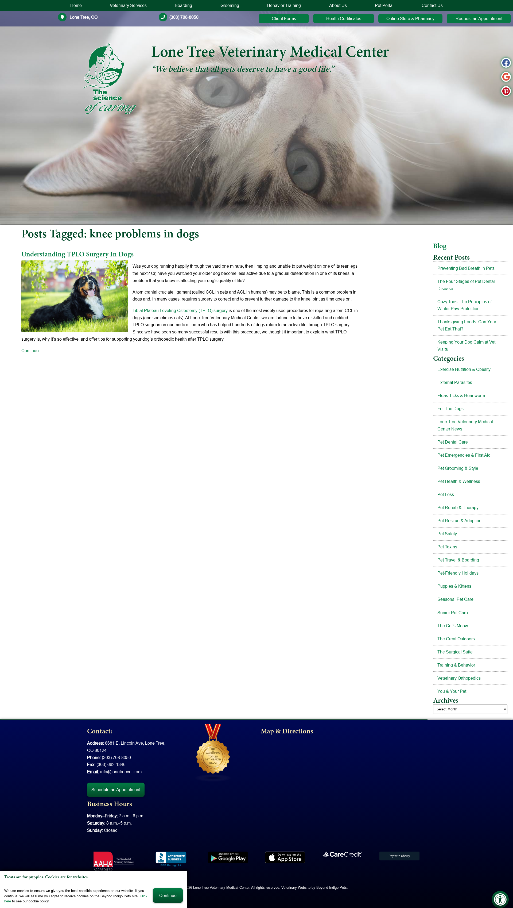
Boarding (183, 5)
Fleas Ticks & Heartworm (461, 395)
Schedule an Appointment (115, 789)
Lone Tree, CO (83, 17)
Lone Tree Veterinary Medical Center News (465, 425)
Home (76, 5)
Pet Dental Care (452, 442)
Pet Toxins (447, 546)
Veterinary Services (128, 5)
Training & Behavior (456, 665)
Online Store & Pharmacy (410, 18)
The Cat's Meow (452, 625)
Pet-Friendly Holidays (458, 573)
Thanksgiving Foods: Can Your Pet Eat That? (466, 325)
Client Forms (284, 18)
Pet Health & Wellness (458, 481)
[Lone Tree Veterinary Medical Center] (109, 78)
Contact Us (432, 5)
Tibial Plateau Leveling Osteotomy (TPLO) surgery (180, 310)
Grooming (229, 5)
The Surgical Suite (455, 651)
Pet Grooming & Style (457, 468)
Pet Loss (445, 494)
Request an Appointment (479, 18)
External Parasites (454, 382)
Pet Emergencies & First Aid (464, 455)
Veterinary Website (295, 887)
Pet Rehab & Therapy (458, 507)
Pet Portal (384, 5)
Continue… (32, 350)
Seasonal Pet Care (455, 599)
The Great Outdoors (456, 638)
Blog (439, 246)
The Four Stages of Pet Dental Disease (466, 285)
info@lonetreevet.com (121, 771)
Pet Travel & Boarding (458, 559)
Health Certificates (343, 18)
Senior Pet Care (452, 612)
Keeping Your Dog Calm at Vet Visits (466, 346)
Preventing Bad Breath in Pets (466, 268)
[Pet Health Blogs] (213, 752)
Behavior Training (284, 5)
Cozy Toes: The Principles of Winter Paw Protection (464, 305)
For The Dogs (450, 408)
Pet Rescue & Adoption (459, 520)
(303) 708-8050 (184, 17)
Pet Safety (447, 533)
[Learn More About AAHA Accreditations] (114, 861)
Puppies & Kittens (454, 586)
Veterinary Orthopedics (459, 678)
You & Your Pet (451, 691)
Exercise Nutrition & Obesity (464, 369)
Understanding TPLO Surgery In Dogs (77, 254)
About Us (338, 5)
